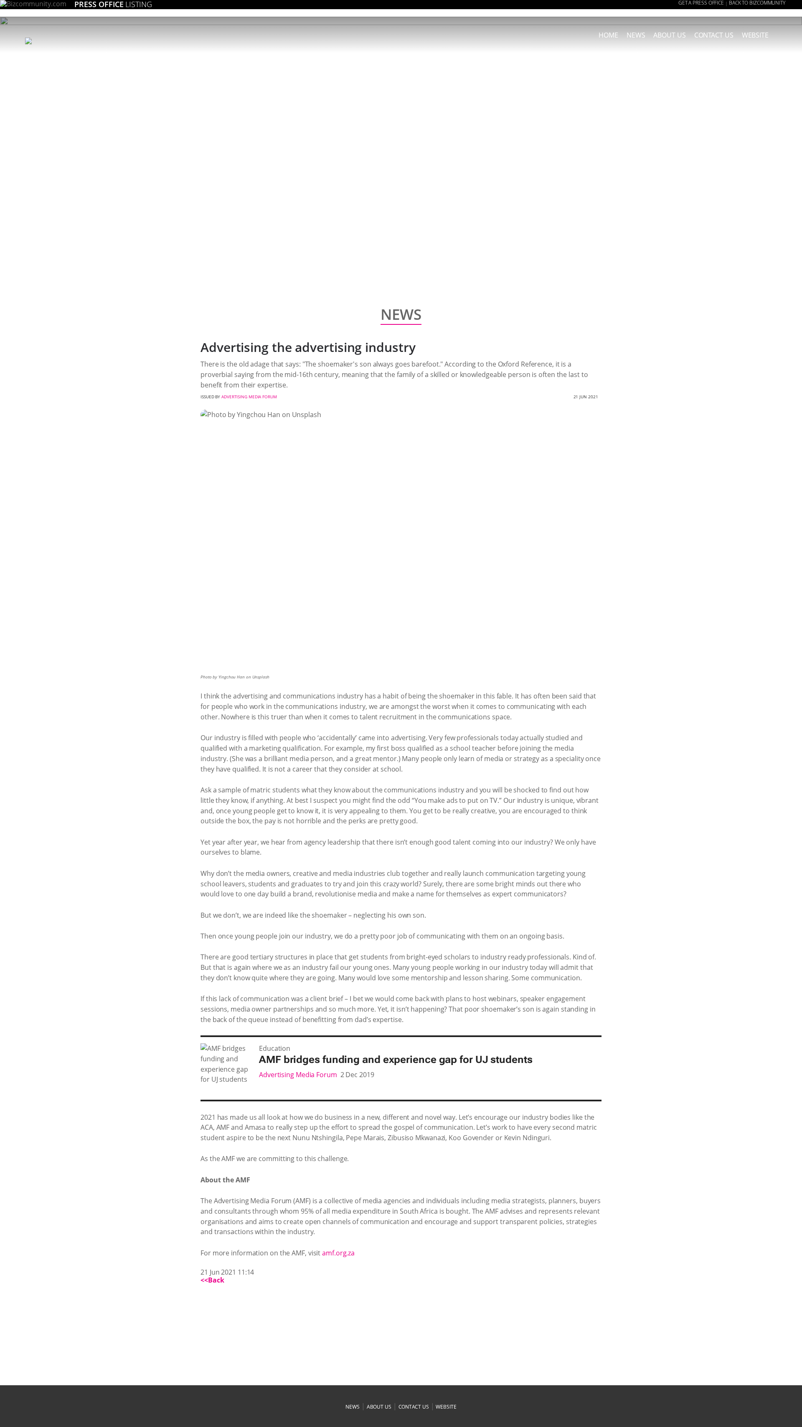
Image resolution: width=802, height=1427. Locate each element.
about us (669, 35)
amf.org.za (338, 1252)
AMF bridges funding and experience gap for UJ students (396, 1059)
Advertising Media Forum (249, 397)
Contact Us (713, 35)
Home (608, 35)
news (636, 35)
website (446, 1406)
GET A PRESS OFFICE (701, 3)
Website (755, 35)
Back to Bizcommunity (757, 3)
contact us (413, 1406)
